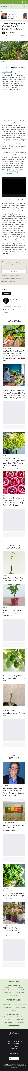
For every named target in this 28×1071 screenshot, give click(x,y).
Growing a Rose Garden (20, 1004)
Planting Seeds (20, 1016)
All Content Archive (14, 995)
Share (6, 67)
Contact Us (20, 987)
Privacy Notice (19, 277)
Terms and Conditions (14, 1043)
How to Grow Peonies (20, 1007)
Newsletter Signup (7, 989)
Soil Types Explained (7, 1022)
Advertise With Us (21, 989)
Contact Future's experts (14, 1041)
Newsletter (23, 67)
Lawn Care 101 (20, 1019)
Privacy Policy (14, 1046)
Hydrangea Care (7, 1002)
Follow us (15, 67)
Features (22, 35)
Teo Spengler (11, 32)
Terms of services (18, 275)
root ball (14, 218)
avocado (11, 157)
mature (15, 135)
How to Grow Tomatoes (21, 1002)
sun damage (14, 171)
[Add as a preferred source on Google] (14, 1058)
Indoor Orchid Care (7, 1004)
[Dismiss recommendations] (26, 11)
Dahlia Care (14, 1010)
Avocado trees (6, 72)
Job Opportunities (20, 992)
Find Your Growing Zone (7, 1016)
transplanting (12, 79)
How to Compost (20, 1022)
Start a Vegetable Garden (14, 1025)
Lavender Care (7, 1007)
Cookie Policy (14, 1048)
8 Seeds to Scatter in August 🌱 (18, 6)
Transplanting (6, 293)
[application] (14, 185)
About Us (7, 987)
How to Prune (7, 1019)
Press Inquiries (7, 992)
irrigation (9, 173)
